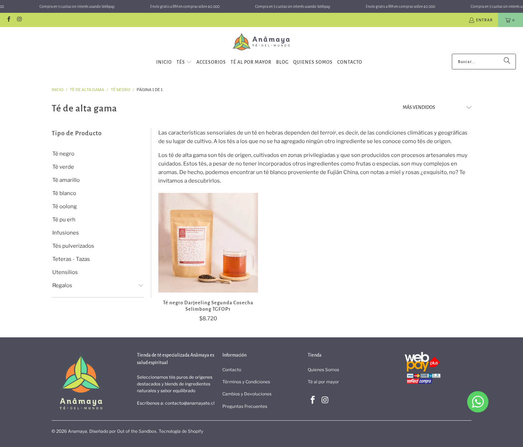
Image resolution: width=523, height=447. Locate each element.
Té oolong (64, 206)
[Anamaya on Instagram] (19, 20)
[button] (184, 62)
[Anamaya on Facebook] (8, 20)
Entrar (484, 20)
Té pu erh (63, 219)
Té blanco (64, 193)
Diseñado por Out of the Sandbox (123, 431)
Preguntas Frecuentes (244, 406)
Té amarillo (66, 180)
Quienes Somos (323, 369)
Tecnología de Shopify (181, 431)
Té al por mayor (323, 381)
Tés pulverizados (73, 246)
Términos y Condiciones (246, 381)
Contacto (231, 369)
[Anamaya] (261, 42)
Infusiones (65, 233)
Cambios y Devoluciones (246, 393)
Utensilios (65, 272)
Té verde (63, 167)
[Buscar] (507, 61)
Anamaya (77, 431)
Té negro (63, 154)
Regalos (62, 285)
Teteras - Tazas (71, 259)
